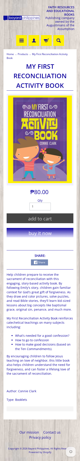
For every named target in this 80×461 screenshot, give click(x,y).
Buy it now (40, 233)
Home (10, 54)
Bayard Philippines (38, 448)
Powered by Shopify (40, 452)
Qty (40, 200)
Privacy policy (40, 437)
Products (23, 54)
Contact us (52, 432)
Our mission (29, 432)
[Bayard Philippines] (21, 18)
